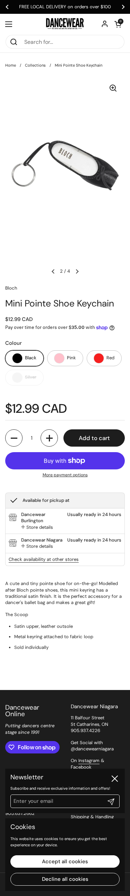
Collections (35, 65)
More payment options (65, 475)
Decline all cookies (65, 879)
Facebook (81, 767)
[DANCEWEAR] (65, 24)
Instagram (88, 760)
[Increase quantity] (49, 438)
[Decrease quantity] (14, 438)
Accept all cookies (65, 861)
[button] (118, 24)
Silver (30, 377)
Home (10, 65)
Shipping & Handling (92, 817)
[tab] (37, 527)
